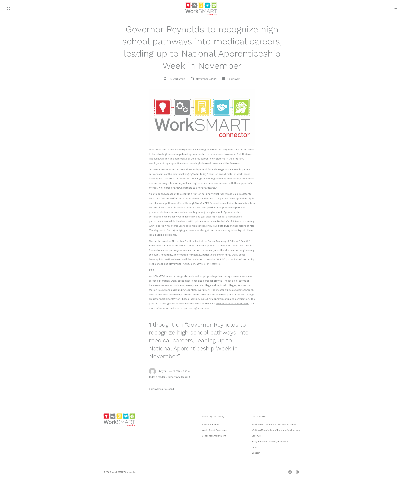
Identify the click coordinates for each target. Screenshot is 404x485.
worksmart (179, 78)
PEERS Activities (210, 424)
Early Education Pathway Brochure (270, 441)
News (254, 447)
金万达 (162, 371)
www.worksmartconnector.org (233, 303)
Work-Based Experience (214, 430)
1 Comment (233, 78)
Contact (256, 453)
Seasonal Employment (214, 435)
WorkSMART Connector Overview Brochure (274, 424)
